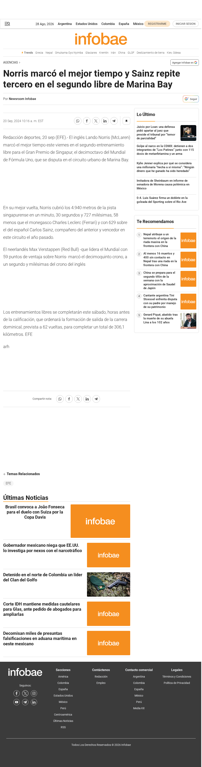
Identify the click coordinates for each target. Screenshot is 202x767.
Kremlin (103, 52)
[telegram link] (25, 702)
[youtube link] (16, 702)
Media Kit (139, 708)
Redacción (101, 676)
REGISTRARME (157, 23)
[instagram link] (34, 693)
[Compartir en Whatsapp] (77, 121)
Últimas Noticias (63, 720)
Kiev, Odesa (174, 52)
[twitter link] (25, 693)
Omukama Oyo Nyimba (69, 52)
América (63, 676)
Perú (63, 708)
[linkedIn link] (34, 702)
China (121, 52)
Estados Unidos (86, 24)
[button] (7, 24)
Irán (113, 52)
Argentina (65, 24)
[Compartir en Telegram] (114, 121)
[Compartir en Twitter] (96, 121)
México (138, 24)
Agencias (10, 62)
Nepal (49, 52)
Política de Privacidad (177, 682)
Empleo (101, 682)
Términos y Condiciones (176, 676)
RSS (63, 727)
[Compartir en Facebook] (87, 121)
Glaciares (91, 52)
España (124, 24)
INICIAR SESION (185, 23)
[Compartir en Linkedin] (105, 121)
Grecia (39, 52)
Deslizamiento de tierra (151, 52)
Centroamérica (63, 714)
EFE (8, 483)
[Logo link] (101, 38)
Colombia (108, 24)
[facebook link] (16, 693)
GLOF (131, 52)
